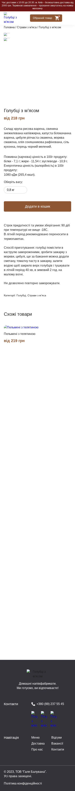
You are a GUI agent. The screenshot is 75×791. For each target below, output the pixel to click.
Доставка (38, 743)
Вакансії (57, 743)
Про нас (37, 749)
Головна (9, 27)
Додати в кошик (37, 206)
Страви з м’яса (27, 27)
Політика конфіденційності (23, 783)
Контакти (57, 749)
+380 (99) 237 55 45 (50, 704)
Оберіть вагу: (13, 182)
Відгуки (56, 737)
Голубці (21, 295)
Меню (35, 737)
